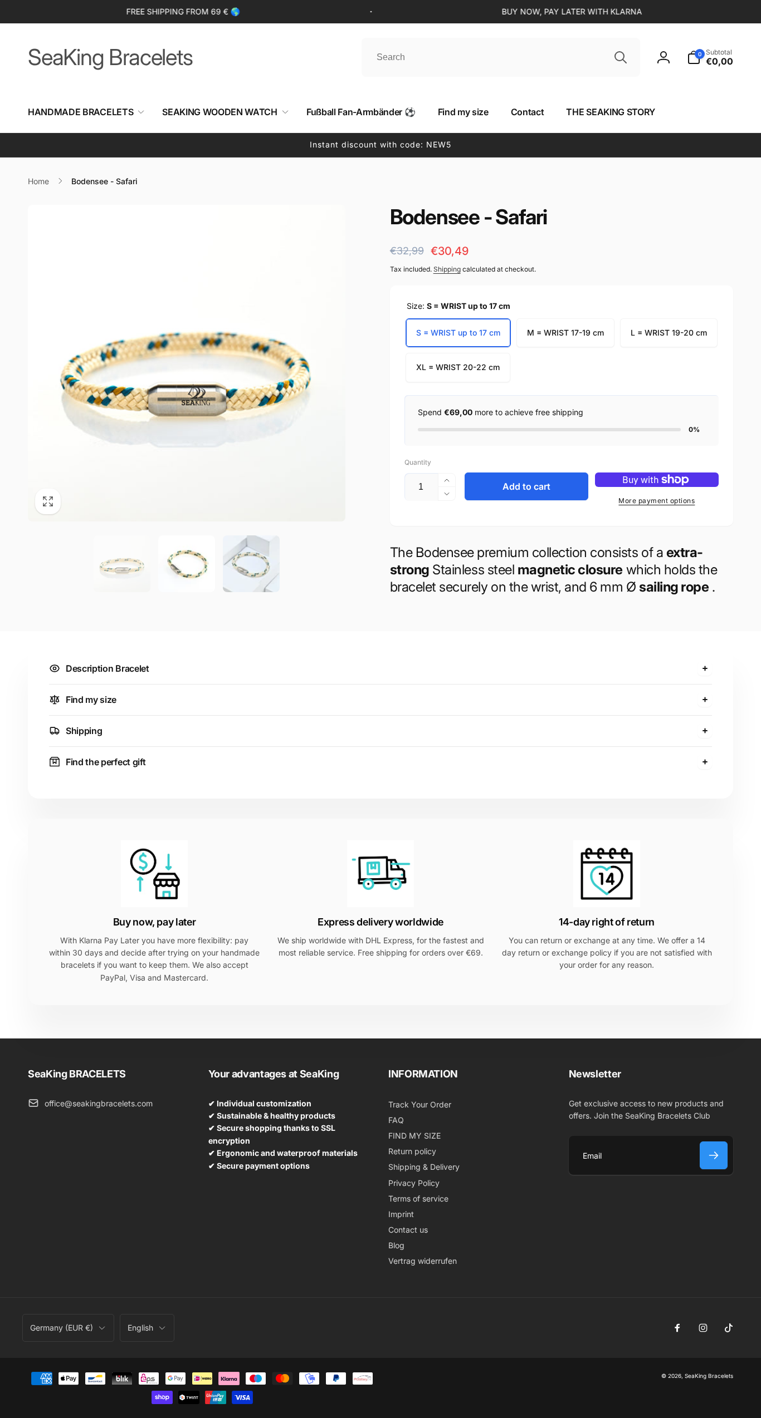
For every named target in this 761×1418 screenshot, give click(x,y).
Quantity (417, 462)
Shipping (447, 269)
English (140, 1327)
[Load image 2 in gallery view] (186, 563)
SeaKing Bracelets (709, 1375)
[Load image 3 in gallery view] (251, 563)
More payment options (656, 500)
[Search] (620, 57)
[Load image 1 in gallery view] (122, 563)
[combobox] (501, 57)
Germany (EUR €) (61, 1327)
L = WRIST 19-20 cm (669, 332)
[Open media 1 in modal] (186, 363)
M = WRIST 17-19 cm (565, 332)
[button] (710, 57)
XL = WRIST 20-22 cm (458, 367)
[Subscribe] (714, 1155)
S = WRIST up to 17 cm (458, 332)
